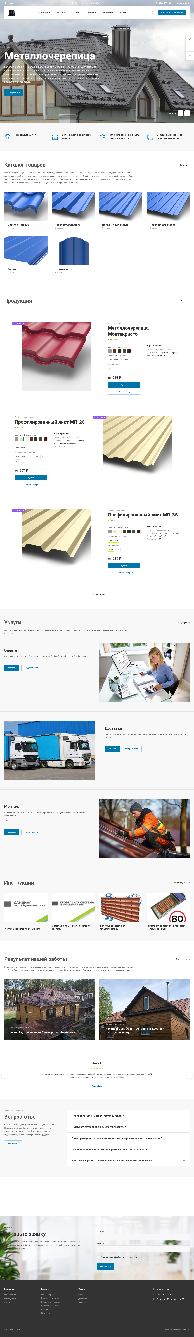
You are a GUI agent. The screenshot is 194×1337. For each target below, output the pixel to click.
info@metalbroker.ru (165, 1294)
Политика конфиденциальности (177, 1329)
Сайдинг (44, 1309)
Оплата (10, 650)
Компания (9, 1289)
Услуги (81, 1289)
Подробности (31, 668)
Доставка (113, 728)
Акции (7, 1302)
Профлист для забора (50, 1306)
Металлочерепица (48, 1295)
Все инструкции (181, 883)
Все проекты (182, 959)
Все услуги (183, 622)
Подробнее (14, 92)
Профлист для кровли (50, 1298)
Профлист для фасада (50, 1302)
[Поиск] (152, 12)
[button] (128, 1115)
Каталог (184, 165)
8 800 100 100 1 (165, 3)
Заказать (12, 668)
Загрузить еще (99, 594)
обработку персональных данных (128, 1257)
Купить (124, 385)
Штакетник (45, 1313)
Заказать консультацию (171, 13)
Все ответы (13, 1143)
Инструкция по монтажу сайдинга (22, 929)
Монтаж (11, 806)
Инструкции (10, 1298)
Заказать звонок (183, 3)
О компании (10, 1295)
